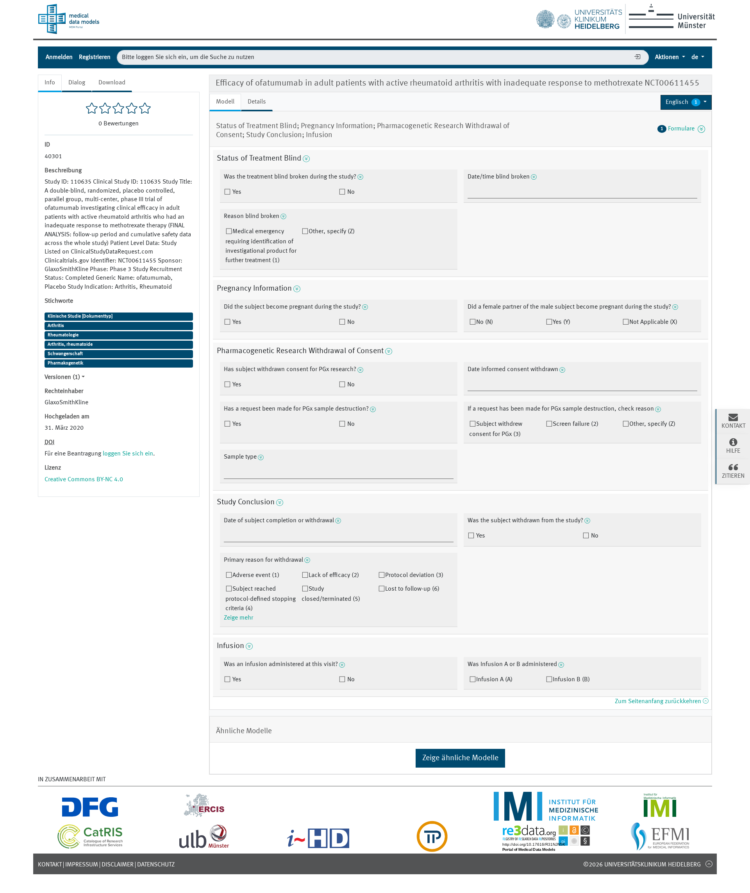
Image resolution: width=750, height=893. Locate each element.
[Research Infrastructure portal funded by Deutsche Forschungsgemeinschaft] (90, 816)
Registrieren (95, 57)
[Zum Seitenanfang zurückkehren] (708, 864)
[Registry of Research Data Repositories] (546, 847)
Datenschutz (156, 865)
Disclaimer (118, 865)
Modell (225, 102)
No (350, 192)
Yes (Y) (561, 322)
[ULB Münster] (203, 847)
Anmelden (59, 57)
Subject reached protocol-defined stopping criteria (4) (260, 599)
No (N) (484, 322)
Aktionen (667, 57)
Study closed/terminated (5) (331, 594)
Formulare (679, 129)
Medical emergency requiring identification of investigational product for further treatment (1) (260, 246)
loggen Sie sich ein (128, 454)
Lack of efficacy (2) (334, 575)
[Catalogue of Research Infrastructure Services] (90, 847)
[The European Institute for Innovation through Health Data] (318, 847)
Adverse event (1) (255, 575)
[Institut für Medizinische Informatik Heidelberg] (546, 816)
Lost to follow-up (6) (412, 589)
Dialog (76, 83)
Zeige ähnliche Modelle (460, 758)
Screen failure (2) (575, 424)
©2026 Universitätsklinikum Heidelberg (642, 865)
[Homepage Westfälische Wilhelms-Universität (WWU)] (670, 16)
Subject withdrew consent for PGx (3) (495, 429)
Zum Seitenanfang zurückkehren (659, 701)
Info (50, 83)
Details (257, 102)
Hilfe (733, 451)
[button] (686, 102)
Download (111, 83)
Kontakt (50, 865)
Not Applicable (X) (653, 322)
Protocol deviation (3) (414, 575)
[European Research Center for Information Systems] (204, 816)
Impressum (81, 865)
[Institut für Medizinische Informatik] (660, 816)
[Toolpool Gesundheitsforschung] (432, 847)
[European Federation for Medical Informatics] (660, 847)
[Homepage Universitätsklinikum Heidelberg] (579, 17)
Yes (236, 192)
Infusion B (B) (571, 680)
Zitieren (733, 476)
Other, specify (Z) (332, 232)
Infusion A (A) (494, 680)
